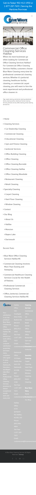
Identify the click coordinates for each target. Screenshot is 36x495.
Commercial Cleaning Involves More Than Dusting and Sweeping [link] (17, 266)
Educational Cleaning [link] (14, 139)
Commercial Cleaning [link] (14, 134)
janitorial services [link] (12, 102)
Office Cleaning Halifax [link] (15, 169)
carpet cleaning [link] (10, 99)
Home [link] (6, 119)
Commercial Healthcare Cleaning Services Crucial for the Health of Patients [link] (18, 277)
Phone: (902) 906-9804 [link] (17, 423)
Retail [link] (27, 323)
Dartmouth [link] (10, 239)
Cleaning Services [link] (11, 124)
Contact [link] (7, 209)
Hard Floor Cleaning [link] (13, 199)
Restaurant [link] (28, 338)
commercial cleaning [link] (19, 99)
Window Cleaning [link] (12, 204)
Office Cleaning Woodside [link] (16, 174)
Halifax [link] (8, 224)
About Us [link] (9, 219)
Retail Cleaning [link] (11, 184)
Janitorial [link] (28, 349)
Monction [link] (6, 367)
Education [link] (28, 346)
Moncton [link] (9, 229)
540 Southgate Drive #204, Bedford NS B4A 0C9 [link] (18, 317)
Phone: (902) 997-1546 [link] (17, 379)
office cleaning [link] (20, 102)
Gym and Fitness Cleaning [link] (16, 144)
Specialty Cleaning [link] (12, 189)
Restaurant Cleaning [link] (14, 179)
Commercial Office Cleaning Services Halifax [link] (15, 51)
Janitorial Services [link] (13, 149)
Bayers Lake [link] (10, 234)
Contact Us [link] (28, 397)
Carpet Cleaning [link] (12, 194)
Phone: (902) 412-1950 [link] (17, 329)
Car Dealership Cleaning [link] (15, 129)
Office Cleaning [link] (11, 159)
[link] (15, 19)
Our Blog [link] (8, 214)
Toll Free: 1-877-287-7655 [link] (18, 337)
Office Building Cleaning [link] (15, 154)
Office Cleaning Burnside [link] (15, 164)
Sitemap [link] (21, 454)
